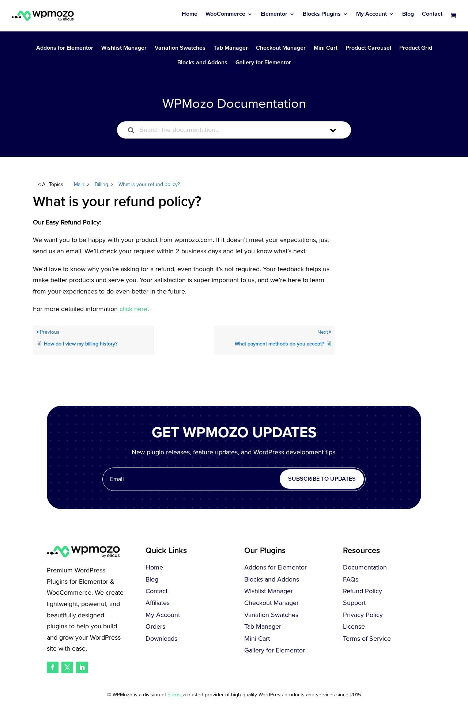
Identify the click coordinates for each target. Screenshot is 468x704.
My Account (371, 14)
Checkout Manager (281, 48)
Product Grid (415, 48)
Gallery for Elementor (263, 63)
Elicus (174, 695)
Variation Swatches (180, 48)
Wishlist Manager (124, 48)
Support (354, 603)
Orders (155, 626)
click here (133, 309)
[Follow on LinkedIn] (82, 667)
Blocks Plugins (322, 14)
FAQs (350, 579)
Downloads (161, 639)
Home (189, 14)
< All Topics (50, 184)
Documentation (365, 567)
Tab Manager (231, 48)
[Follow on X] (67, 667)
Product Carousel (368, 48)
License (354, 626)
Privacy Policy (363, 615)
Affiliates (158, 603)
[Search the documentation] (131, 130)
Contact (432, 14)
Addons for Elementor (64, 48)
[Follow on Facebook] (52, 667)
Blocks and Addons (202, 63)
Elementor (274, 14)
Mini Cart (325, 48)
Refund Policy (362, 591)
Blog (408, 14)
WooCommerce (225, 14)
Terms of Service (367, 639)
